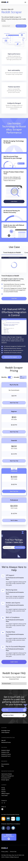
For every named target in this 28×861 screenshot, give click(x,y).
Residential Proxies (6, 742)
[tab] (12, 253)
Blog (2, 766)
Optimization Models (6, 774)
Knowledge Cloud (5, 730)
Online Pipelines (5, 732)
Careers (3, 789)
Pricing (3, 787)
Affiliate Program (5, 793)
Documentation (5, 764)
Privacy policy (4, 851)
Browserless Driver (6, 777)
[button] (25, 2)
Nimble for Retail (5, 750)
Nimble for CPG (5, 752)
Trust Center (4, 795)
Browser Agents (5, 779)
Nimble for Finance (6, 754)
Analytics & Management (7, 776)
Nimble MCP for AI (5, 756)
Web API (3, 740)
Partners (3, 791)
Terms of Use (13, 851)
